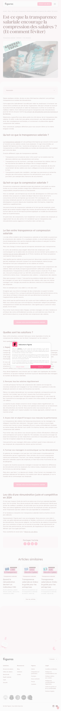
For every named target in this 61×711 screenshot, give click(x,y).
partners (20, 348)
